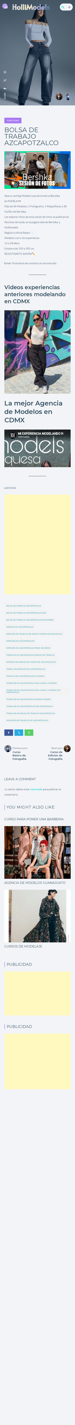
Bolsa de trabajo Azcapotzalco (23, 606)
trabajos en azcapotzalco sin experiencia (29, 706)
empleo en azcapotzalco (19, 627)
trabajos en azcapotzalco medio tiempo (28, 699)
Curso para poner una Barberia (34, 819)
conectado (36, 789)
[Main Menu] (6, 7)
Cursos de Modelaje (23, 946)
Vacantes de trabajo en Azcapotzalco (27, 720)
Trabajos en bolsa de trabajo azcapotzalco (30, 713)
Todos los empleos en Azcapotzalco (25, 669)
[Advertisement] (37, 522)
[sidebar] (69, 7)
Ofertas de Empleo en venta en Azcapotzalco (31, 662)
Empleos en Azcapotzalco (20, 641)
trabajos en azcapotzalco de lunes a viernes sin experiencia (33, 691)
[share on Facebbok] (5, 88)
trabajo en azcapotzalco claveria (25, 676)
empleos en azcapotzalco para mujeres (28, 648)
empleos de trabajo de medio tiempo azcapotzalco (34, 634)
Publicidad (13, 120)
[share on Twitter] (5, 80)
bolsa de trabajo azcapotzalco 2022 (26, 613)
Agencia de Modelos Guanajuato (35, 883)
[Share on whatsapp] (29, 732)
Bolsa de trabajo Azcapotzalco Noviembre (30, 620)
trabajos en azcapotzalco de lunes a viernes (31, 683)
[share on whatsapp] (5, 72)
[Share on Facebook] (8, 732)
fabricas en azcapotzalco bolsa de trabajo (30, 655)
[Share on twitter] (18, 732)
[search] (63, 7)
